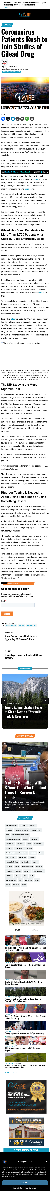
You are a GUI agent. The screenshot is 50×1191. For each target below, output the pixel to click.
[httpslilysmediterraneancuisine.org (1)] (26, 926)
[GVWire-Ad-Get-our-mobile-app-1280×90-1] (25, 173)
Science (8, 1031)
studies (28, 189)
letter (41, 292)
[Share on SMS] (27, 119)
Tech (7, 962)
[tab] (18, 930)
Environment (36, 7)
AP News (7, 25)
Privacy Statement (30, 1188)
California (8, 703)
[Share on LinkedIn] (13, 119)
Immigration (9, 1046)
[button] (46, 1162)
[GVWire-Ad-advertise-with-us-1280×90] (25, 108)
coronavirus (11, 625)
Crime (7, 980)
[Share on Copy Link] (32, 119)
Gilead (21, 625)
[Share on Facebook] (3, 119)
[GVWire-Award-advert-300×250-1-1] (26, 1113)
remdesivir (31, 625)
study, (35, 179)
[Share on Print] (17, 119)
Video (7, 1014)
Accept (25, 1183)
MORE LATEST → (11, 1072)
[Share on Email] (22, 119)
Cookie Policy (17, 1188)
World (7, 778)
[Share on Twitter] (8, 119)
